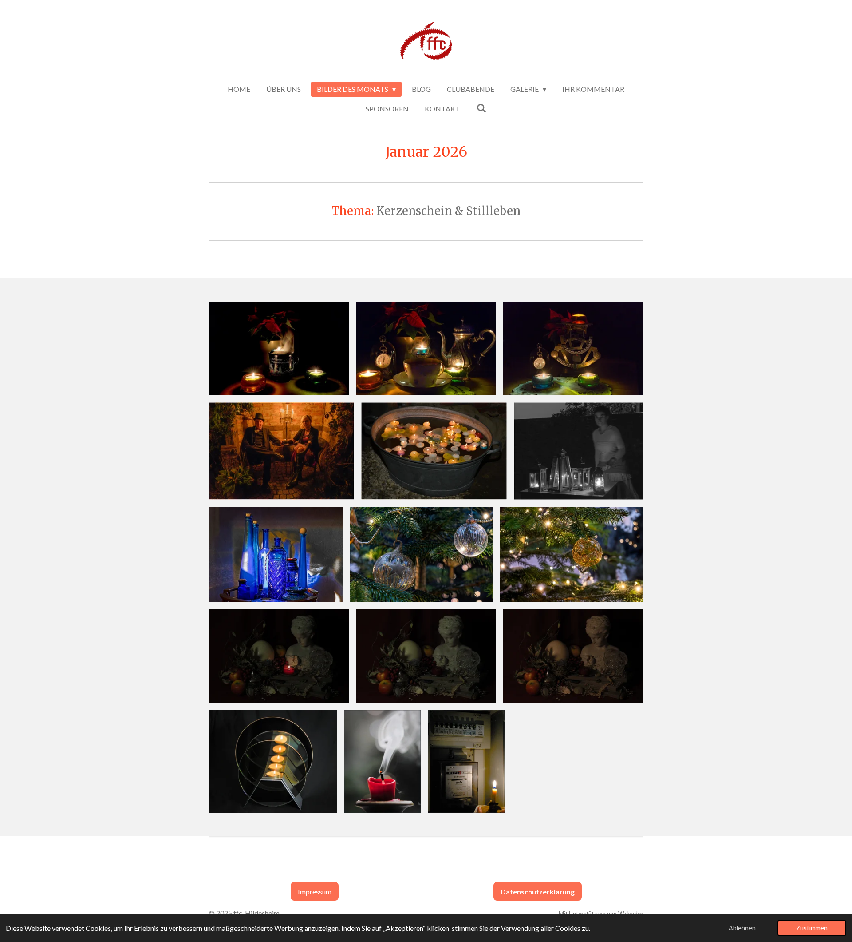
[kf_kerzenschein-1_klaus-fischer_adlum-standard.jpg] (281, 451)
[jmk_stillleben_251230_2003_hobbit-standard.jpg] (426, 348)
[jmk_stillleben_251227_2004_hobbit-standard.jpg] (279, 348)
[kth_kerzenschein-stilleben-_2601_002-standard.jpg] (421, 554)
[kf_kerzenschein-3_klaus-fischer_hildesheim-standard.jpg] (578, 451)
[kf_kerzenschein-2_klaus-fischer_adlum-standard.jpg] (434, 451)
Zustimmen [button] (812, 928)
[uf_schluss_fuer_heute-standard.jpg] (382, 761)
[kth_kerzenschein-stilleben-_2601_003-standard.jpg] (571, 554)
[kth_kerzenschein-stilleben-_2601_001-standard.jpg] (276, 554)
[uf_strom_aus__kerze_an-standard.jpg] (466, 761)
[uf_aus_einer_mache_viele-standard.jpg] (273, 761)
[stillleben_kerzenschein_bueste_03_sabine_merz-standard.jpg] (573, 656)
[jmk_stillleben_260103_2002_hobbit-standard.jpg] (573, 348)
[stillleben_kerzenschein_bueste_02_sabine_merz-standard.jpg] (426, 656)
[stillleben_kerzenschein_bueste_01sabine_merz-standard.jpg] (279, 656)
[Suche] (481, 107)
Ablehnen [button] (742, 928)
